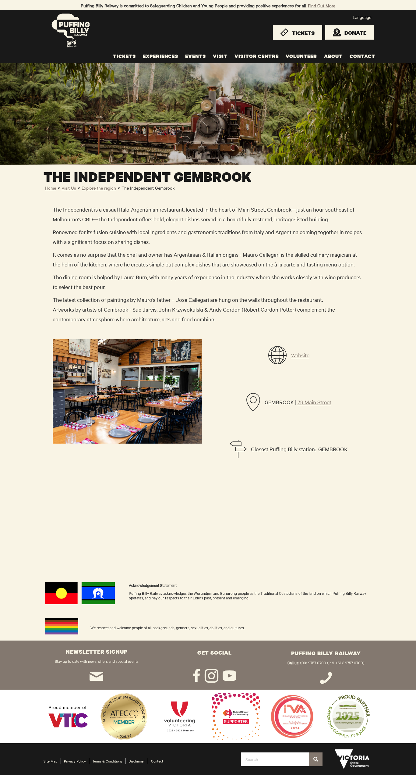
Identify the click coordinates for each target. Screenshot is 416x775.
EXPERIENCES (160, 56)
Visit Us (69, 188)
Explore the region (99, 188)
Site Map (51, 761)
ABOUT (333, 56)
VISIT (220, 56)
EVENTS (195, 56)
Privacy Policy (75, 761)
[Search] (316, 759)
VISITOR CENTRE (256, 56)
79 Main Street (314, 401)
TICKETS (124, 56)
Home (50, 188)
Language (362, 17)
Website (300, 355)
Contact (157, 761)
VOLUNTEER (301, 56)
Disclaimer (137, 761)
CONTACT (362, 56)
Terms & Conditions (107, 761)
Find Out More (321, 5)
